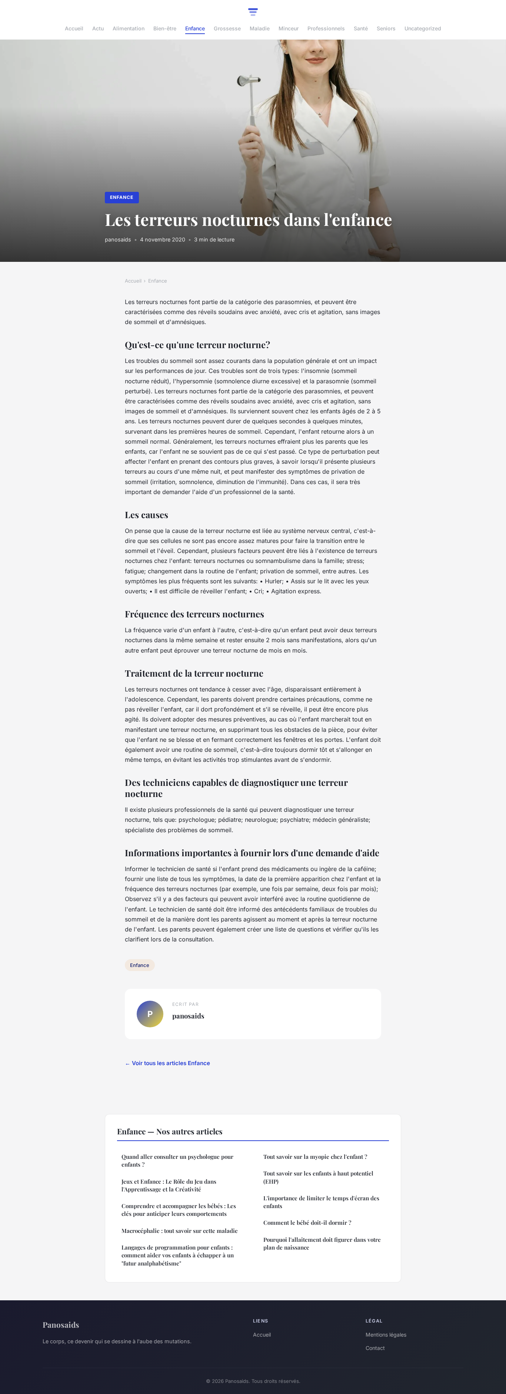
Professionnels (326, 28)
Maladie (260, 28)
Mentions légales (386, 1334)
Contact (375, 1348)
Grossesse (227, 28)
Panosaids (61, 1324)
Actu (98, 28)
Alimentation (128, 28)
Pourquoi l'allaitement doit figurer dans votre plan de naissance (322, 1243)
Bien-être (164, 28)
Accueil (74, 28)
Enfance (195, 28)
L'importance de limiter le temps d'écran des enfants (321, 1202)
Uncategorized (423, 28)
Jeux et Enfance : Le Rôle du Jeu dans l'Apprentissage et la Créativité (168, 1185)
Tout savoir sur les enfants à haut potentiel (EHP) (318, 1177)
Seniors (386, 28)
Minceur (289, 28)
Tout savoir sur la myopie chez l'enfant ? (315, 1156)
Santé (361, 28)
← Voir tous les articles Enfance (167, 1063)
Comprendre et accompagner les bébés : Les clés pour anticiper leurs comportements (178, 1209)
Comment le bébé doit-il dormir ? (307, 1222)
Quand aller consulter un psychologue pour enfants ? (177, 1160)
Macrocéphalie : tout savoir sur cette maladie (179, 1230)
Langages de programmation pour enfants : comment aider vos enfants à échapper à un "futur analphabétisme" (177, 1255)
